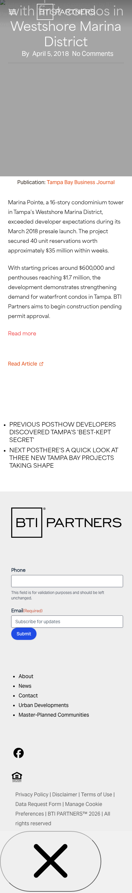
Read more (22, 333)
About (26, 676)
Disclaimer (64, 794)
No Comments (92, 53)
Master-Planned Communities (54, 715)
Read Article (22, 363)
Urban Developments (44, 705)
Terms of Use (96, 794)
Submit (24, 634)
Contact (28, 695)
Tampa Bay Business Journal (81, 182)
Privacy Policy (31, 794)
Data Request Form (38, 804)
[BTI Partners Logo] (66, 536)
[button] (12, 12)
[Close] (50, 861)
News (25, 686)
